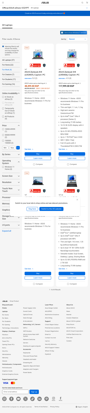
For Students (6, 321)
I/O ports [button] (6, 225)
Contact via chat (50, 338)
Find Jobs (69, 338)
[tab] (7, 26)
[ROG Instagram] (53, 399)
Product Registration (52, 331)
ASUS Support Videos (52, 348)
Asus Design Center (51, 308)
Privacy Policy (54, 407)
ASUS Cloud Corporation (74, 331)
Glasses (4, 361)
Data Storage (27, 318)
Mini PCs (5, 351)
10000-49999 (10, 130)
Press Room (70, 324)
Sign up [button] (34, 392)
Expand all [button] (6, 231)
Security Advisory (51, 344)
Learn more (37, 158)
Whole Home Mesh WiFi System (31, 335)
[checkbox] (10, 98)
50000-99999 (10, 136)
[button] (3, 3)
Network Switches (29, 339)
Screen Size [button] (7, 176)
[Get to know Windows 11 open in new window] (74, 35)
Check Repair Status (51, 324)
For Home (5, 315)
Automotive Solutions (52, 315)
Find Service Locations (52, 328)
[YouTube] (18, 399)
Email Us (48, 334)
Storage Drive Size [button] (8, 217)
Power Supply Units (29, 308)
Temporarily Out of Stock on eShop (10, 110)
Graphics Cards (7, 371)
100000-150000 (9, 142)
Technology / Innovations (10, 328)
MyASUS (48, 354)
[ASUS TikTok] (32, 399)
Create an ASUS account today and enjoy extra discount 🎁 (45, 13)
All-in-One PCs (7, 338)
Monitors (5, 335)
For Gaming (6, 325)
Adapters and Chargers (30, 369)
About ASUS (70, 308)
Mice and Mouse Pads (30, 356)
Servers (25, 343)
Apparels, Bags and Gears (31, 366)
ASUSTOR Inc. (71, 328)
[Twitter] (25, 399)
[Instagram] (4, 399)
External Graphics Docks (10, 374)
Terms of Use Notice (41, 407)
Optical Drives (27, 315)
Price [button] (4, 125)
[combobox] (77, 39)
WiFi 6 (25, 328)
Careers (69, 341)
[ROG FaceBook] (60, 399)
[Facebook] (11, 399)
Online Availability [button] (10, 93)
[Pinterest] (46, 399)
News (68, 311)
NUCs (4, 348)
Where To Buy (49, 351)
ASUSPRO (48, 311)
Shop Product (14, 301)
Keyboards (26, 353)
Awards (68, 315)
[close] (77, 200)
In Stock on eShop (9, 98)
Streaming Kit (27, 363)
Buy (37, 154)
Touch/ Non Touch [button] (7, 189)
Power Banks (27, 372)
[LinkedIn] (39, 399)
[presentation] (3, 46)
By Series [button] (6, 154)
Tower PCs (5, 341)
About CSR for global (73, 321)
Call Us (47, 341)
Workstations (6, 354)
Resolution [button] (6, 182)
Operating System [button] (6, 161)
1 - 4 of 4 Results (54, 290)
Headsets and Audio (29, 359)
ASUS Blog (48, 318)
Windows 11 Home (9, 168)
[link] (45, 3)
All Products (9, 117)
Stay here (32, 209)
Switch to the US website (51, 209)
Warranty (5, 358)
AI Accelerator (28, 321)
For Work (5, 318)
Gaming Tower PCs (8, 344)
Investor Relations (72, 318)
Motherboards (7, 368)
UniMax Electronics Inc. (74, 334)
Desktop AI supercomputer (32, 346)
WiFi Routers (27, 331)
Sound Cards (27, 311)
